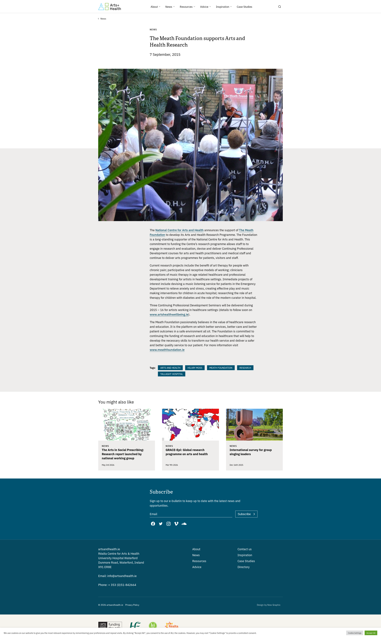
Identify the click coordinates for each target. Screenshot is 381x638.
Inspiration (245, 555)
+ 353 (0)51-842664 (117, 585)
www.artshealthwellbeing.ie (169, 314)
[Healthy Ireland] (152, 626)
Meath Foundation (220, 367)
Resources (199, 561)
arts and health (170, 367)
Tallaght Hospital (171, 374)
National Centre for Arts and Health (179, 230)
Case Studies (246, 561)
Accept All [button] (370, 632)
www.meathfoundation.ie (167, 349)
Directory (244, 567)
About (196, 549)
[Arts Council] (110, 626)
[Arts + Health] (109, 6)
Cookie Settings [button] (354, 632)
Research (245, 367)
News (196, 555)
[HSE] (135, 626)
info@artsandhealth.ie (117, 576)
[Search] (279, 6)
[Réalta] (172, 626)
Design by (269, 604)
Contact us (245, 549)
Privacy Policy (132, 604)
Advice (196, 567)
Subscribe (244, 514)
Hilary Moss (195, 367)
